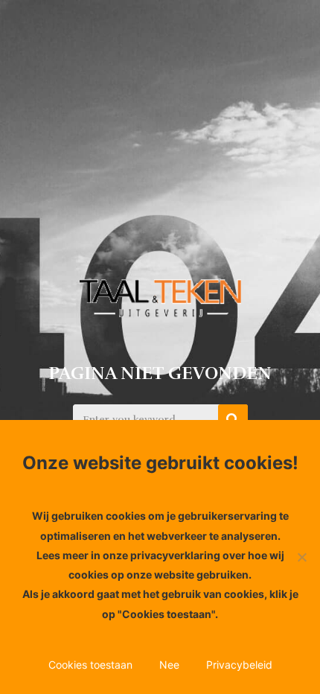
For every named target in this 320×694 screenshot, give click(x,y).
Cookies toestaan (90, 664)
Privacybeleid (239, 664)
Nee (169, 664)
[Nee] (301, 557)
